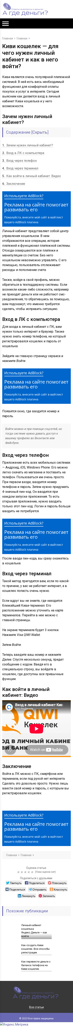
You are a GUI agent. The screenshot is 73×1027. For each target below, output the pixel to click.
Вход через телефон (19, 161)
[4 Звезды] (29, 872)
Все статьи (36, 1007)
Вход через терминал (20, 168)
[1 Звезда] (19, 872)
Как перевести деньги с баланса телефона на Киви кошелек (35, 965)
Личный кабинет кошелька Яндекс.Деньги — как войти (34, 931)
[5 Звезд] (32, 872)
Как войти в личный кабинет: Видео (31, 176)
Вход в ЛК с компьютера (23, 153)
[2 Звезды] (22, 872)
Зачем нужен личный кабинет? (27, 145)
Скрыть (39, 132)
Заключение (13, 184)
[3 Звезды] (26, 872)
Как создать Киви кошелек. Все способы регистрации (35, 949)
